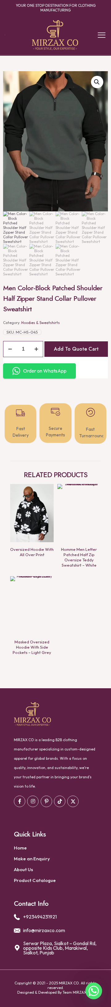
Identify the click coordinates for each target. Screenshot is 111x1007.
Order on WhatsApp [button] (45, 371)
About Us (23, 869)
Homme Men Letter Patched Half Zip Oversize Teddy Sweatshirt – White (79, 557)
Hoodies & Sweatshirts (40, 322)
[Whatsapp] (93, 991)
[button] (97, 82)
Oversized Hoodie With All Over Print (32, 552)
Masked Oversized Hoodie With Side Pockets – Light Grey (32, 647)
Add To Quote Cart (76, 348)
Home (20, 848)
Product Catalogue (35, 880)
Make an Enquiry (32, 859)
